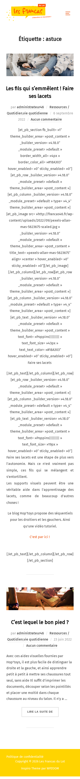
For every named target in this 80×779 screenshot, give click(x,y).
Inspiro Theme (31, 768)
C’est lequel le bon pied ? (40, 622)
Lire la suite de (43, 711)
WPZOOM (53, 768)
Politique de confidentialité (25, 757)
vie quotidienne (35, 113)
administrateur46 (30, 107)
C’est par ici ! (40, 537)
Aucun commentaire (46, 119)
